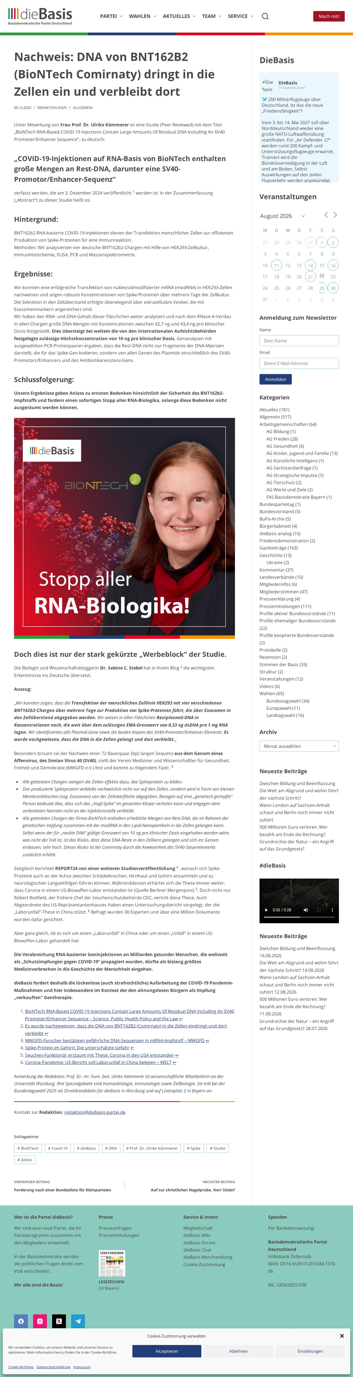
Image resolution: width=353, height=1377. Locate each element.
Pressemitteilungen (280, 606)
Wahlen (140, 16)
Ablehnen (238, 1351)
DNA (111, 1148)
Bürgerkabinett (275, 526)
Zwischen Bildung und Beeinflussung (297, 783)
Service (238, 16)
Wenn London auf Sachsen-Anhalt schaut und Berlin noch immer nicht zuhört (297, 812)
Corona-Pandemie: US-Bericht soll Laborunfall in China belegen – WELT (98, 1062)
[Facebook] (21, 1321)
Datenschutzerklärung (53, 1367)
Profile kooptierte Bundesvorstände (297, 635)
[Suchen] (265, 16)
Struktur (268, 672)
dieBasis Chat (197, 1250)
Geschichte (271, 555)
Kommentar (272, 570)
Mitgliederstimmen (279, 592)
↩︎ (181, 1019)
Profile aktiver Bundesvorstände (293, 613)
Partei (108, 16)
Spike (193, 1148)
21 (310, 277)
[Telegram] (78, 1321)
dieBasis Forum (199, 1243)
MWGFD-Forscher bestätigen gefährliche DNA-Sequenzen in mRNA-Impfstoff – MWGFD (115, 1040)
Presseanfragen (115, 1228)
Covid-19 (58, 1148)
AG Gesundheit (282, 446)
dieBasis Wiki (196, 1235)
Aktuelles (176, 16)
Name (265, 329)
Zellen (24, 1159)
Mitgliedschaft (198, 1228)
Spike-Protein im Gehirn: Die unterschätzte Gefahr (77, 1048)
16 (333, 266)
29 (321, 288)
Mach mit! (329, 16)
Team (209, 16)
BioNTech (28, 1148)
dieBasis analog (276, 533)
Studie (217, 1148)
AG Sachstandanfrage (288, 468)
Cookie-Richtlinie (103, 1352)
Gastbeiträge (273, 548)
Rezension (270, 657)
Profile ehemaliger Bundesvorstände (298, 621)
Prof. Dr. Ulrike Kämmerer (152, 1148)
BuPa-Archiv (272, 519)
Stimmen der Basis (279, 664)
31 (310, 243)
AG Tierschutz (280, 482)
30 (333, 288)
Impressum (82, 1367)
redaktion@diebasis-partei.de (94, 1112)
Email (265, 352)
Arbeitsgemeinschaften (284, 424)
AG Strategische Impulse (291, 475)
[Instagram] (40, 1321)
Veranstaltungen (277, 679)
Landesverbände (277, 577)
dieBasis (86, 1148)
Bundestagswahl (283, 701)
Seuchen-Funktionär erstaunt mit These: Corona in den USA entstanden (99, 1055)
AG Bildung (277, 431)
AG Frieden (277, 439)
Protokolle (270, 650)
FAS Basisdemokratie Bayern (295, 497)
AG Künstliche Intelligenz (291, 461)
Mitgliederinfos (275, 584)
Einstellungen (310, 1351)
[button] (342, 1336)
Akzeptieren (167, 1351)
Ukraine (274, 562)
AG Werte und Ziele (286, 490)
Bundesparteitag (277, 504)
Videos (267, 686)
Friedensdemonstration (284, 541)
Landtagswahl (280, 715)
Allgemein (83, 107)
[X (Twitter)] (59, 1321)
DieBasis (277, 60)
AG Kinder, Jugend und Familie (297, 453)
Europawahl (278, 708)
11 (276, 266)
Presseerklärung (277, 599)
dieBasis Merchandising (207, 1257)
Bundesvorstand (277, 511)
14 (310, 266)
